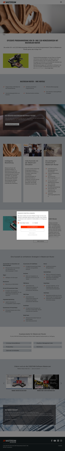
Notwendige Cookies (24, 222)
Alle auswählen (32, 226)
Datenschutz (35, 234)
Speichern (32, 230)
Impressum (30, 234)
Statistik (36, 222)
